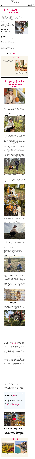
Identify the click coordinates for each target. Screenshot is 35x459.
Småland (5, 132)
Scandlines (7, 399)
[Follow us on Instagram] (30, 5)
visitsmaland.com (8, 389)
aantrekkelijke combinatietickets (12, 404)
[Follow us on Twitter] (32, 5)
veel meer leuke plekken (14, 343)
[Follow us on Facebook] (28, 5)
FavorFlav (15, 53)
